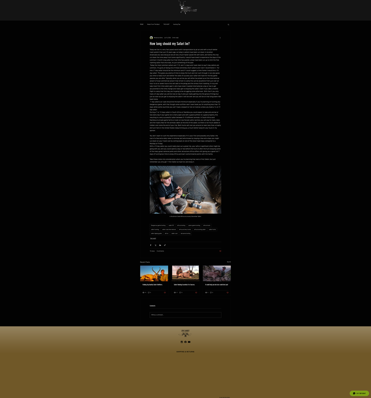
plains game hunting (194, 225)
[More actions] (220, 38)
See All (229, 262)
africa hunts (206, 225)
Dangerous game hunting (158, 225)
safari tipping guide (156, 233)
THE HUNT (166, 24)
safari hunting (155, 229)
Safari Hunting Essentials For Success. (184, 285)
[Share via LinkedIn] (160, 245)
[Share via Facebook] (151, 245)
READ (141, 24)
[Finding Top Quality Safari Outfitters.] (154, 273)
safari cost (174, 233)
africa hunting (181, 225)
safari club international (169, 229)
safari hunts (212, 229)
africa (166, 233)
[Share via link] (165, 245)
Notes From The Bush (153, 24)
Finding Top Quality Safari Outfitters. (153, 285)
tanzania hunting (185, 233)
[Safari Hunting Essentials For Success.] (186, 273)
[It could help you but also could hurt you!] (217, 273)
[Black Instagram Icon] (181, 342)
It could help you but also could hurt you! (216, 285)
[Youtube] (189, 342)
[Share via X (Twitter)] (155, 245)
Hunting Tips (176, 24)
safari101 (171, 225)
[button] (228, 24)
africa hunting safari (200, 229)
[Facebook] (185, 342)
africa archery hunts (185, 229)
